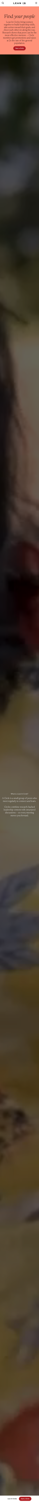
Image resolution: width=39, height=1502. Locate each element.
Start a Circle (19, 48)
